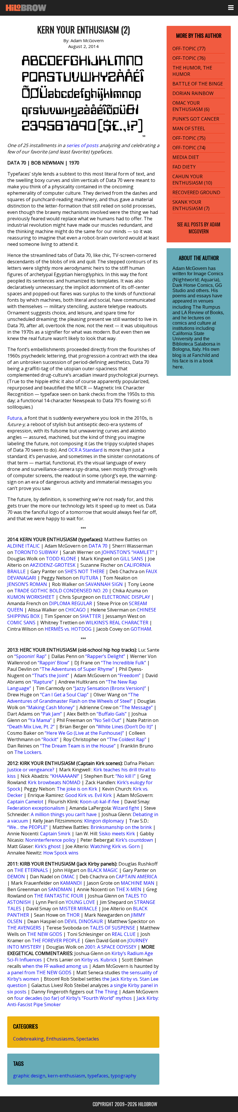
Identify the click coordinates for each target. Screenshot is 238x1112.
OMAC (68, 876)
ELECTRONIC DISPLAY (126, 597)
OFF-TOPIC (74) (188, 147)
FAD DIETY (184, 167)
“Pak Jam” (51, 714)
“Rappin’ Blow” (53, 662)
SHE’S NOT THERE (84, 571)
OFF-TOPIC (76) (188, 58)
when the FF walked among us (55, 966)
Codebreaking (28, 1039)
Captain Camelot (25, 801)
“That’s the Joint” (50, 675)
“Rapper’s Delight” (105, 656)
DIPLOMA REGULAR (70, 603)
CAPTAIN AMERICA (136, 876)
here (177, 367)
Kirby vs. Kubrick (99, 960)
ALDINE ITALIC (23, 546)
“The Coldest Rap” (126, 739)
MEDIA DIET (185, 157)
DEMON (16, 876)
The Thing (106, 991)
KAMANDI (71, 883)
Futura (14, 418)
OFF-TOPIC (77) (188, 48)
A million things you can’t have (64, 814)
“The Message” (136, 707)
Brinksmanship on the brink (121, 827)
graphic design (29, 1075)
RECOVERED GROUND (196, 192)
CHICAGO (75, 610)
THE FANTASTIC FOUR (58, 896)
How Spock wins (60, 853)
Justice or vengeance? (30, 769)
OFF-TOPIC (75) (188, 138)
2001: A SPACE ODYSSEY (110, 947)
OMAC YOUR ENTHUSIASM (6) (191, 106)
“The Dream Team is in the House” (78, 746)
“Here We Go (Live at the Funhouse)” (84, 733)
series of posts (82, 145)
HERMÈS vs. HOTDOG (68, 629)
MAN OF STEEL (188, 128)
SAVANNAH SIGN (104, 584)
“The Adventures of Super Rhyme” (77, 669)
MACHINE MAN (137, 883)
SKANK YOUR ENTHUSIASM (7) (191, 205)
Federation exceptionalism (35, 808)
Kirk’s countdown (134, 840)
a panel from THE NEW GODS (39, 972)
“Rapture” (42, 682)
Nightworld (186, 279)
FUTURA (89, 578)
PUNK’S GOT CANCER (195, 119)
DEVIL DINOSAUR (83, 921)
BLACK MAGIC (102, 870)
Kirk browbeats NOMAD (54, 782)
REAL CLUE (124, 934)
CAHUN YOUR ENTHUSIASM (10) (192, 179)
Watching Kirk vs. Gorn (115, 846)
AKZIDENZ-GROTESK (52, 565)
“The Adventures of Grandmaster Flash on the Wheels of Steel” (73, 697)
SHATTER (90, 616)
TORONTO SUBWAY (36, 552)
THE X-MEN (128, 889)
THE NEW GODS (44, 934)
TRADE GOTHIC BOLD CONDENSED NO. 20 (61, 590)
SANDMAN (60, 889)
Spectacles (87, 1039)
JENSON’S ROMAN (27, 584)
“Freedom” (129, 675)
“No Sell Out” (107, 720)
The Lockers (27, 752)
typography (123, 1075)
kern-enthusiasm (66, 1075)
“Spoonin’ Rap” (30, 656)
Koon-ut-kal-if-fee (99, 801)
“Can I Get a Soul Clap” (64, 694)
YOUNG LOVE (80, 902)
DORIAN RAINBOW (193, 93)
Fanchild (201, 355)
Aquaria (209, 279)
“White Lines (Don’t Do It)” (124, 726)
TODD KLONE (61, 558)
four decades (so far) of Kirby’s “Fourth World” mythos (73, 998)
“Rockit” (50, 739)
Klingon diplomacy (104, 821)
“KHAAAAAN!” (64, 776)
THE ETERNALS (31, 870)
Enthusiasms (60, 1039)
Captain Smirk (55, 833)
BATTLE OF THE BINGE (197, 84)
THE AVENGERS (24, 928)
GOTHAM (141, 629)
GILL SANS (131, 558)
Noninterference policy (50, 840)
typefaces (97, 1075)
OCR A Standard (85, 450)
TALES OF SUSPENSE (112, 928)
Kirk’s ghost (48, 846)
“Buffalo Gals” (112, 714)
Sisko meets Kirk (117, 833)
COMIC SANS (21, 622)
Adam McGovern (204, 228)
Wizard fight (126, 808)
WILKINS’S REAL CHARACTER (117, 622)
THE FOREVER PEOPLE (56, 940)
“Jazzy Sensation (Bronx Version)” (109, 688)
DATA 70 (98, 546)
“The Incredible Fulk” (123, 662)
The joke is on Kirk (77, 789)
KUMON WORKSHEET (31, 597)
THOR (73, 915)
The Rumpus (206, 307)
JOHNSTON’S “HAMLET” (128, 552)
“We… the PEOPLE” (27, 827)
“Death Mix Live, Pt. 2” (31, 726)
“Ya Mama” (40, 720)
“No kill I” (126, 776)
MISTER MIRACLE (78, 908)
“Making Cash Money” (50, 707)
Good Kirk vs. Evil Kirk (88, 795)
